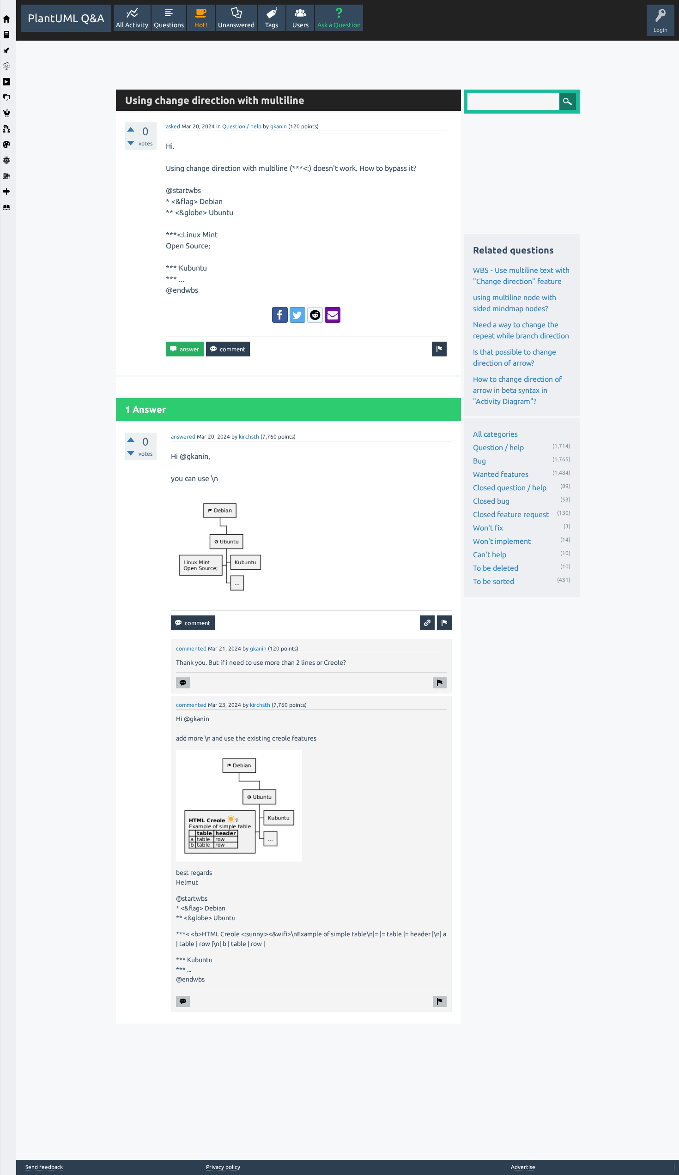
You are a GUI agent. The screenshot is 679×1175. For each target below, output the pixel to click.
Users (300, 25)
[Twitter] (297, 315)
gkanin (278, 126)
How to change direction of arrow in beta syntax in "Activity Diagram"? (517, 390)
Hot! (200, 25)
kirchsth (249, 437)
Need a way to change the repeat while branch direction (521, 330)
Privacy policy (223, 1167)
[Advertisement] (64, 179)
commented (191, 648)
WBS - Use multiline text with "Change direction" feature (521, 275)
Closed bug (491, 501)
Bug (479, 461)
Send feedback (44, 1167)
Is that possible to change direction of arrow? (514, 357)
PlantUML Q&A (66, 18)
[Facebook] (280, 315)
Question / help (241, 126)
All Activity (132, 25)
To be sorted (493, 581)
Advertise (523, 1167)
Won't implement (502, 541)
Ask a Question (339, 25)
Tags (271, 25)
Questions (169, 25)
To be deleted (495, 568)
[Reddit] (315, 315)
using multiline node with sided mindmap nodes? (514, 303)
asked (173, 126)
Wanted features (500, 474)
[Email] (332, 315)
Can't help (489, 554)
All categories (495, 434)
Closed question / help (509, 487)
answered (183, 437)
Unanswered (236, 25)
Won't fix (488, 528)
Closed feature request (511, 514)
